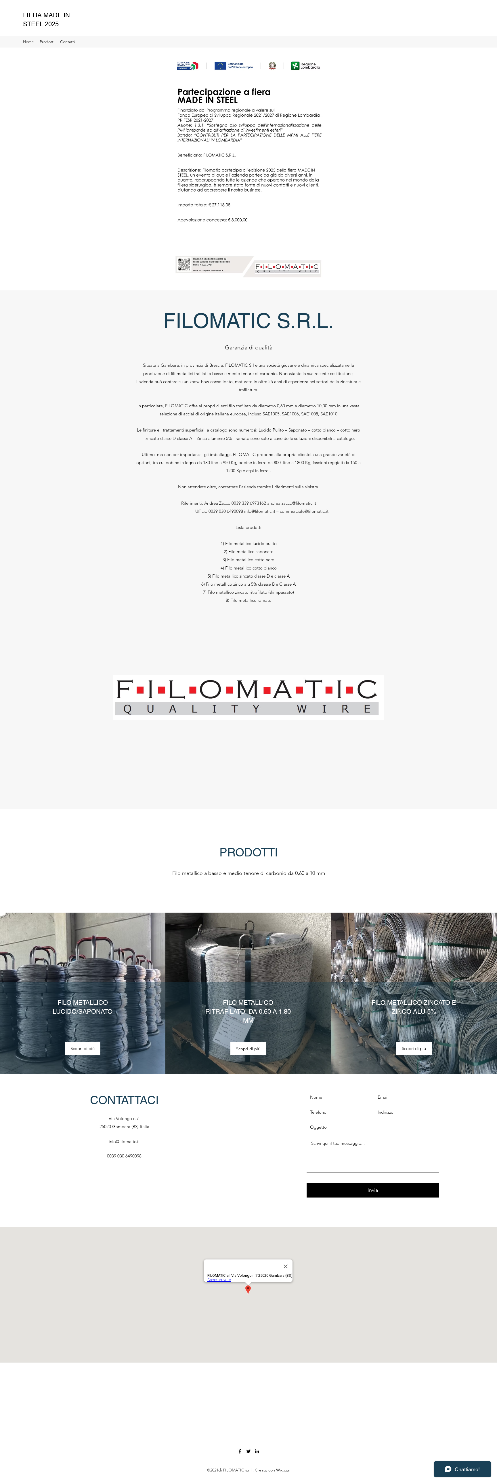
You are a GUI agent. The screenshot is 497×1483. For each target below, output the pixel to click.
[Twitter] (248, 1451)
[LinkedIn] (257, 1451)
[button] (82, 1048)
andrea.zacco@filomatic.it (291, 503)
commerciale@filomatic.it (304, 511)
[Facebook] (240, 1451)
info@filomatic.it (259, 511)
